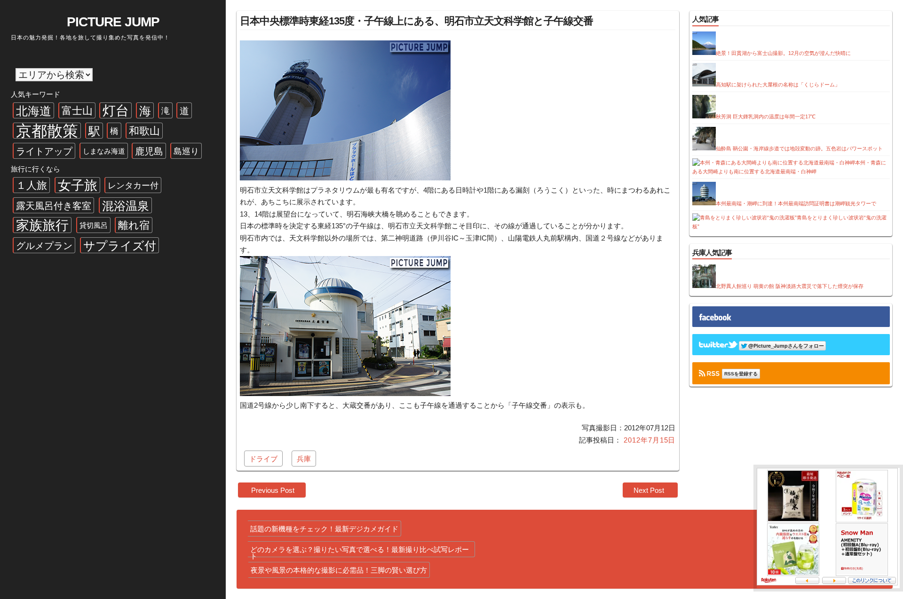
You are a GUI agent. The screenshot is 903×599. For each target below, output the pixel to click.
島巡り (186, 151)
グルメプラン (44, 246)
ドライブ (263, 459)
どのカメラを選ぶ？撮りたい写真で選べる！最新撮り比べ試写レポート (359, 551)
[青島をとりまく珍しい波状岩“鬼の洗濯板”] (744, 217)
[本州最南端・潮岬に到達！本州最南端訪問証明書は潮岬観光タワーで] (704, 203)
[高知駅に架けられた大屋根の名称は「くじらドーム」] (704, 84)
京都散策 (47, 131)
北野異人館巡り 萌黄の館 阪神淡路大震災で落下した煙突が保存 (789, 286)
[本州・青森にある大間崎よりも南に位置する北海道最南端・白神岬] (773, 162)
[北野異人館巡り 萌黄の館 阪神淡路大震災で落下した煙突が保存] (704, 286)
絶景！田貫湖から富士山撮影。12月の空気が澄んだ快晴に (783, 53)
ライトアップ (44, 151)
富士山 (77, 111)
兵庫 (304, 459)
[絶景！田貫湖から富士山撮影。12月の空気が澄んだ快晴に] (704, 53)
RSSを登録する (741, 373)
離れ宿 (134, 225)
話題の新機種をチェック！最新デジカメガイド (324, 529)
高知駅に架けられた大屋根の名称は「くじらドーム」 (778, 84)
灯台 (116, 110)
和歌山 (144, 131)
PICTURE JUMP (113, 22)
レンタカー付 (133, 185)
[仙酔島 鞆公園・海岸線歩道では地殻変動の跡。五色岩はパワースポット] (704, 148)
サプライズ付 (119, 245)
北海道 (33, 110)
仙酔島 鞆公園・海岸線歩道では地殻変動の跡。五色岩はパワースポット (799, 148)
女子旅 (77, 185)
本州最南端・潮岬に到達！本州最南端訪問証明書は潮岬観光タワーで (796, 203)
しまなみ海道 (104, 151)
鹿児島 (149, 151)
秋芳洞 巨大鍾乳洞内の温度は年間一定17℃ (766, 116)
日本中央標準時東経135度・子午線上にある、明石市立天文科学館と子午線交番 (416, 21)
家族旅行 (42, 225)
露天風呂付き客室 (53, 206)
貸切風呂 (93, 225)
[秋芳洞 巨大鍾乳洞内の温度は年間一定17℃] (704, 116)
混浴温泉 (125, 205)
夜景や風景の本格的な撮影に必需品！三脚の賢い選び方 (339, 570)
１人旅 (31, 185)
